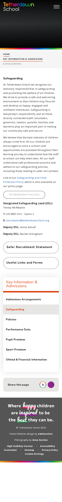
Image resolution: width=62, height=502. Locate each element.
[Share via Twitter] (43, 384)
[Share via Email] (51, 384)
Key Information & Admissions (23, 59)
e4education (45, 433)
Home (6, 54)
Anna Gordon (40, 439)
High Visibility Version (20, 445)
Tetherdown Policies (24, 194)
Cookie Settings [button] (34, 453)
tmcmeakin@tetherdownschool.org (27, 220)
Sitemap (29, 449)
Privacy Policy (50, 449)
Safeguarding (12, 64)
